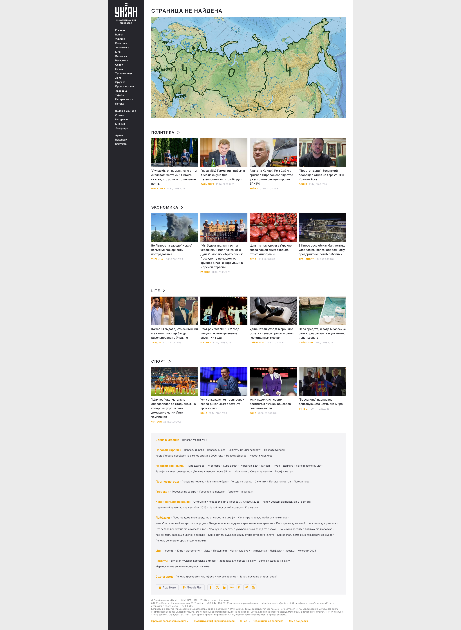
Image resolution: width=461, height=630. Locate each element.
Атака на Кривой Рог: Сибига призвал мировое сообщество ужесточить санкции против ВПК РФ (271, 177)
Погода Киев (301, 481)
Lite (155, 291)
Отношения (260, 550)
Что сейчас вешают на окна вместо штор (181, 528)
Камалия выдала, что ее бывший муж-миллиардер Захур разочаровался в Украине (174, 333)
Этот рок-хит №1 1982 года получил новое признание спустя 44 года (219, 333)
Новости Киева (216, 449)
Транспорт (306, 259)
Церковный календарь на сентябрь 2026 (181, 507)
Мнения (120, 123)
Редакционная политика (268, 620)
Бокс (203, 413)
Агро (253, 259)
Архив (119, 135)
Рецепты (169, 550)
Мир (118, 51)
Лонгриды (121, 128)
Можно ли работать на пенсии (253, 471)
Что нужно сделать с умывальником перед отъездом (242, 528)
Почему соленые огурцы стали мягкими (181, 540)
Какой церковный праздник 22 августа (233, 507)
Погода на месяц (241, 481)
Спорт (119, 64)
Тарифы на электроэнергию (173, 471)
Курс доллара (196, 465)
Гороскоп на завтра (184, 491)
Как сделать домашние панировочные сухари (305, 534)
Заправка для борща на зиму (237, 560)
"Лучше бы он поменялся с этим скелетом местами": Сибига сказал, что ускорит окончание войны (174, 177)
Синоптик (260, 481)
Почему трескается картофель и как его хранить (206, 576)
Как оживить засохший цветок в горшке (180, 534)
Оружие (120, 82)
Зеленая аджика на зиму (274, 560)
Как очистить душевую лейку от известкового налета (241, 534)
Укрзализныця (249, 465)
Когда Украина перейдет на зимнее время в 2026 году (189, 455)
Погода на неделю (193, 481)
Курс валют (230, 465)
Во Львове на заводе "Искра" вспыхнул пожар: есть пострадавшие (171, 250)
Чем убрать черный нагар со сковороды (181, 523)
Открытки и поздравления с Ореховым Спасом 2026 (226, 501)
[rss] (253, 587)
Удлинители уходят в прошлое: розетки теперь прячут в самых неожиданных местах (272, 333)
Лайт (118, 77)
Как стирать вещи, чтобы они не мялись (262, 517)
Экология (121, 56)
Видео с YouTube (125, 110)
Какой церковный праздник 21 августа (287, 501)
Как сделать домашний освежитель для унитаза (306, 523)
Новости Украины (168, 450)
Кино (180, 550)
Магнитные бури (217, 481)
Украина (120, 38)
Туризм (119, 95)
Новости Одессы (274, 449)
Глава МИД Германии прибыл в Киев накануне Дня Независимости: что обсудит (222, 175)
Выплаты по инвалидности (245, 449)
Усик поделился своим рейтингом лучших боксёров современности (270, 404)
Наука (119, 69)
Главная (120, 30)
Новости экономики (170, 466)
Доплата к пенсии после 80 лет (302, 465)
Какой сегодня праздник (173, 501)
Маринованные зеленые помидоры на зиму (183, 566)
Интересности (124, 99)
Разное (205, 272)
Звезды (156, 342)
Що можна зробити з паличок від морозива (305, 528)
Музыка (205, 342)
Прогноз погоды (167, 481)
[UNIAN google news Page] (232, 587)
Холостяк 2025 (307, 550)
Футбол (156, 421)
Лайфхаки (257, 342)
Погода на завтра (280, 481)
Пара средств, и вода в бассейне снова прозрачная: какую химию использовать (322, 333)
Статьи (119, 115)
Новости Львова (194, 449)
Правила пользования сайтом (170, 620)
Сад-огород (164, 576)
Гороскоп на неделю (212, 491)
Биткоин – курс (270, 465)
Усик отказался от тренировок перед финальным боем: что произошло (222, 404)
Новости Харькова (261, 455)
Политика (121, 43)
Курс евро (214, 465)
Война (119, 34)
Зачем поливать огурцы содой (258, 576)
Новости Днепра (236, 455)
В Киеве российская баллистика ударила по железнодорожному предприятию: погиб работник (322, 250)
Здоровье (121, 90)
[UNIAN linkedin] (225, 587)
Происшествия (124, 86)
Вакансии (121, 139)
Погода (119, 103)
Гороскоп (162, 491)
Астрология (193, 550)
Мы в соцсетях (298, 620)
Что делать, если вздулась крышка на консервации (241, 523)
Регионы (120, 60)
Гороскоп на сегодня (240, 491)
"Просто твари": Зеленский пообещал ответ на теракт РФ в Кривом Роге (321, 175)
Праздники (220, 550)
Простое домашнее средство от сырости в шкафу (204, 517)
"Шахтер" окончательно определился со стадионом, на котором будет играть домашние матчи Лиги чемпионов (173, 408)
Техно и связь (123, 73)
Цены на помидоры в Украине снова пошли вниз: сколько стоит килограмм (271, 250)
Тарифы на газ (284, 471)
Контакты (121, 144)
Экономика (122, 47)
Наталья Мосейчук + (194, 439)
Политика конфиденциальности (214, 620)
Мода (206, 550)
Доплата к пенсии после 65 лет (212, 471)
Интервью (121, 119)
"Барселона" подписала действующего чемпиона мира (321, 402)
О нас (243, 620)
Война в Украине (167, 440)
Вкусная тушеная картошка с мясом (193, 560)
